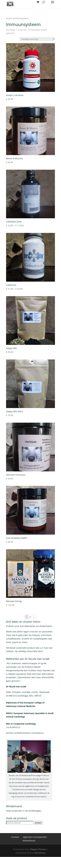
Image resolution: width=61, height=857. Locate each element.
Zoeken (38, 822)
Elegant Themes (38, 849)
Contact (15, 837)
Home (9, 18)
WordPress (40, 852)
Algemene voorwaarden (35, 837)
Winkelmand (29, 840)
